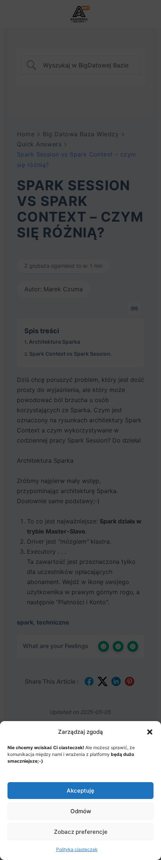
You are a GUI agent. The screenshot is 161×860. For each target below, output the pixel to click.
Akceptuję (80, 790)
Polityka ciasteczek (77, 849)
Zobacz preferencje (80, 831)
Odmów (80, 811)
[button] (150, 732)
